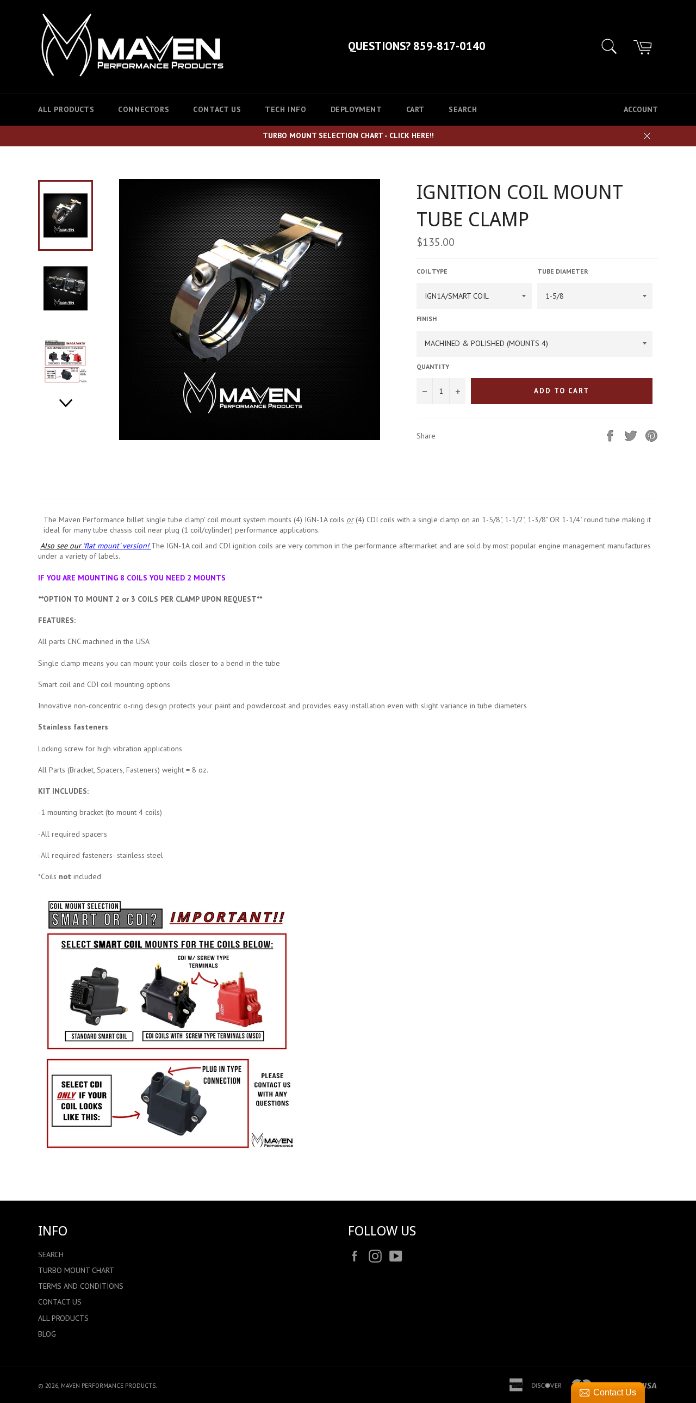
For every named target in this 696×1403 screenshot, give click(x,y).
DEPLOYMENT (356, 109)
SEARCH (51, 1254)
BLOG (47, 1334)
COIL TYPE (432, 271)
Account (641, 109)
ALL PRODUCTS (66, 109)
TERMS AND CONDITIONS (80, 1286)
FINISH (427, 318)
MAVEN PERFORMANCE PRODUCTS (108, 1385)
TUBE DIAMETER (562, 271)
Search (463, 109)
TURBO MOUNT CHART (76, 1270)
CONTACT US (217, 109)
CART (415, 109)
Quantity (433, 366)
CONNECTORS (143, 109)
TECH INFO (285, 109)
